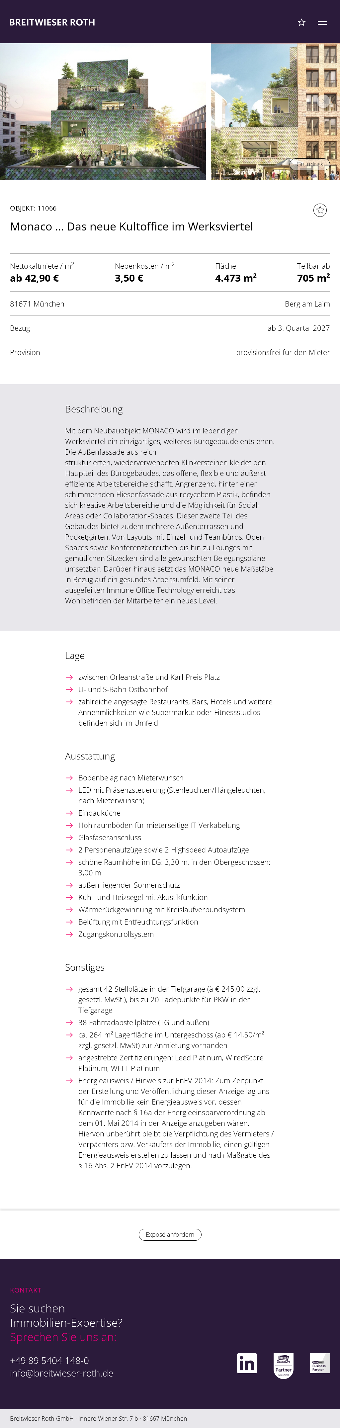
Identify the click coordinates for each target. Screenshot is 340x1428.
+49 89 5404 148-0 (49, 1360)
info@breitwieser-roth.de (61, 1373)
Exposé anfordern (170, 1234)
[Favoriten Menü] (301, 22)
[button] (323, 101)
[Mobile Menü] (322, 22)
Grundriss (310, 164)
